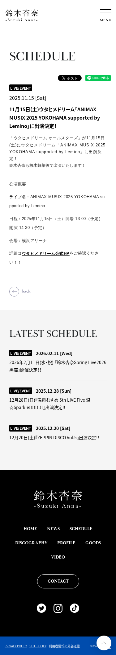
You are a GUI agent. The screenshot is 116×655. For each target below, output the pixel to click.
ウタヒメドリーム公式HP (46, 253)
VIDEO (58, 557)
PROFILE (66, 543)
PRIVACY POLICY (16, 646)
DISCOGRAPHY (31, 543)
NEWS (53, 529)
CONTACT (58, 581)
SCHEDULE (81, 529)
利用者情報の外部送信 (64, 646)
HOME (30, 529)
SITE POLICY (37, 646)
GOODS (93, 543)
